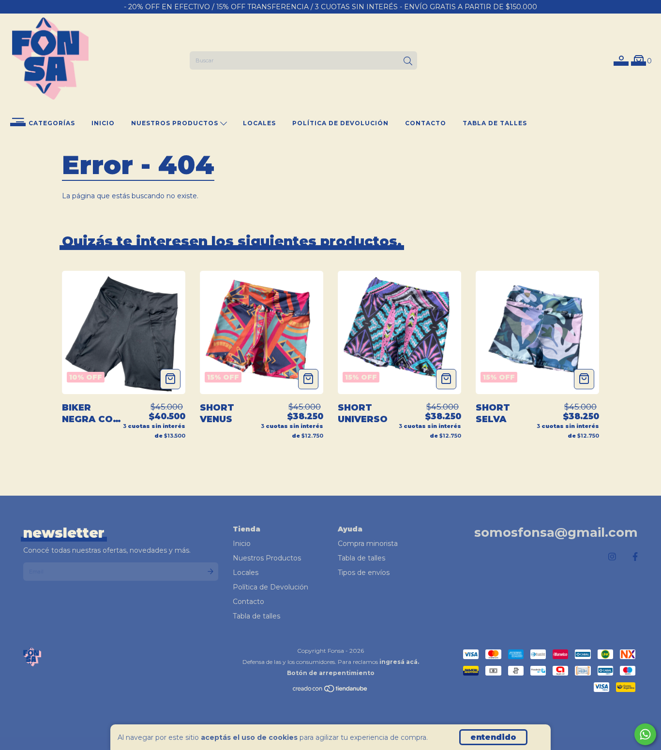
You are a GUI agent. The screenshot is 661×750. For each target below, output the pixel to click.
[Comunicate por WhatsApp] (645, 734)
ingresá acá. (399, 661)
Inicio (103, 123)
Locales (259, 123)
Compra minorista (368, 543)
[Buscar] (408, 61)
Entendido (493, 737)
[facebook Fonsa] (635, 557)
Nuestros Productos (175, 123)
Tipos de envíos (364, 572)
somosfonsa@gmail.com (556, 532)
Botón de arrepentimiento (331, 672)
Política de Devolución (340, 123)
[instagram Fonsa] (612, 557)
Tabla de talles (495, 123)
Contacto (425, 123)
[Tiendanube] (330, 690)
